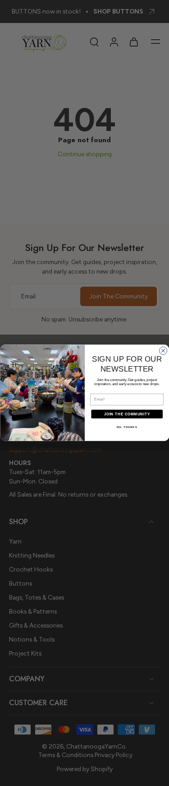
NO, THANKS (126, 427)
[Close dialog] (163, 350)
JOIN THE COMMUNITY (127, 414)
